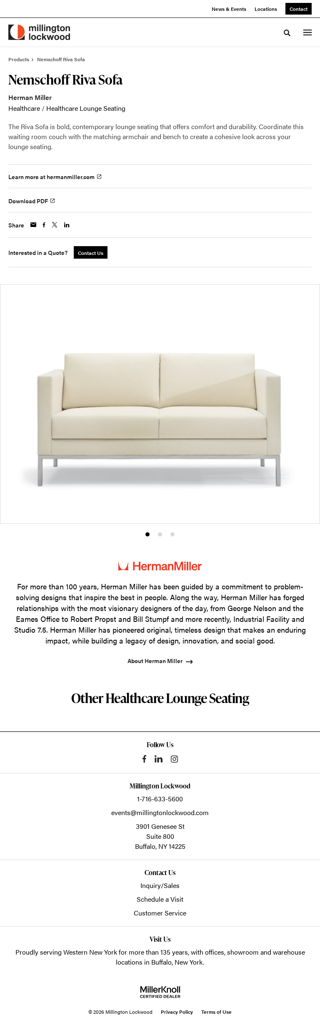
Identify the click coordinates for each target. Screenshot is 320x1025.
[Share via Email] (33, 224)
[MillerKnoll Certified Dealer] (160, 992)
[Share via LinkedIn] (67, 224)
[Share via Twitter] (55, 224)
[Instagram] (174, 759)
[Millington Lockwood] (39, 32)
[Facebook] (144, 759)
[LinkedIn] (158, 759)
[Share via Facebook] (43, 224)
